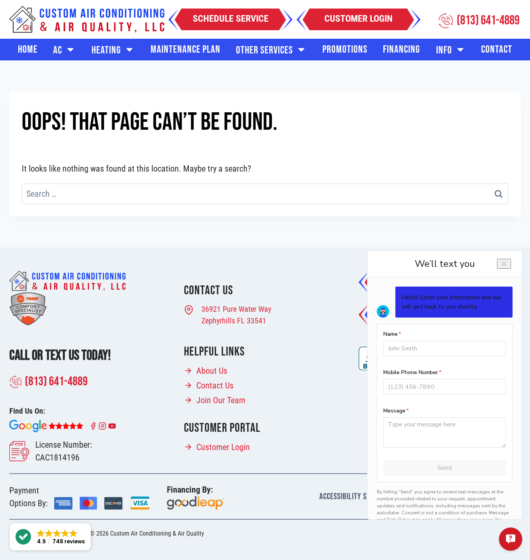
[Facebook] (93, 426)
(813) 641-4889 (56, 381)
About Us (211, 371)
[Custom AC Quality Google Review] (46, 426)
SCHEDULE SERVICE (230, 18)
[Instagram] (102, 426)
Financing (401, 49)
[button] (50, 536)
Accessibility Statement (357, 496)
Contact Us (215, 385)
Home (28, 49)
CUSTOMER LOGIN (358, 18)
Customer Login (223, 447)
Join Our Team (221, 400)
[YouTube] (112, 426)
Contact (496, 49)
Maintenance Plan (185, 49)
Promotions (344, 49)
